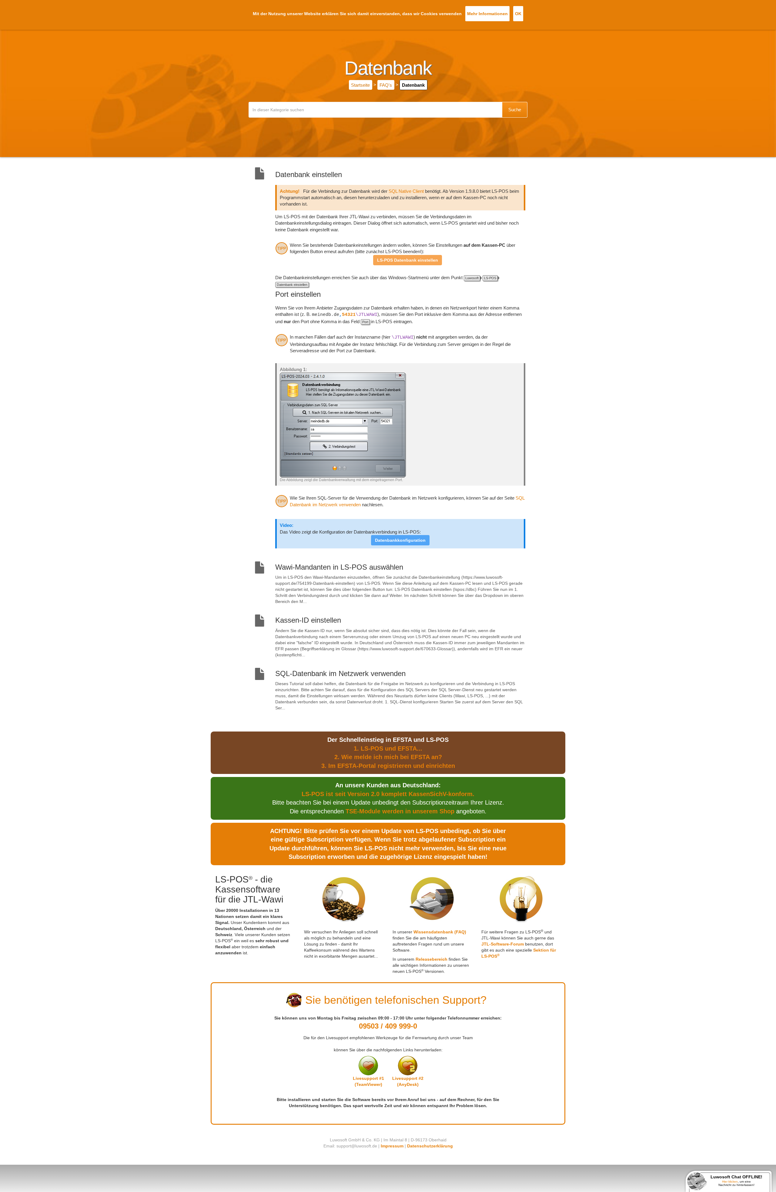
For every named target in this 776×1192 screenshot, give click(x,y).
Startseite (360, 84)
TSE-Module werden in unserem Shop (400, 811)
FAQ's (386, 84)
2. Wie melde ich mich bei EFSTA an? (388, 757)
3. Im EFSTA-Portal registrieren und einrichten (388, 765)
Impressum (392, 1145)
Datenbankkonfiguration (400, 540)
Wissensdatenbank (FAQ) (439, 931)
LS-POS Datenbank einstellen (407, 260)
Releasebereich (431, 959)
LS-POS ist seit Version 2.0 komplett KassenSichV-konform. (388, 794)
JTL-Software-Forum (502, 944)
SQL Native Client (406, 191)
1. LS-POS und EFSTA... (388, 748)
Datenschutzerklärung (430, 1145)
